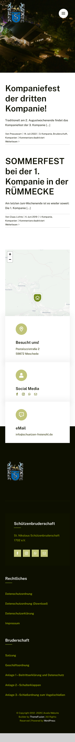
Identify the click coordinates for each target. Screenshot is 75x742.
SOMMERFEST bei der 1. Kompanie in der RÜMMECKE (36, 176)
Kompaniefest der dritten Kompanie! (32, 98)
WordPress (49, 720)
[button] (37, 298)
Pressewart (16, 133)
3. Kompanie (45, 133)
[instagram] (23, 394)
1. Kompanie (46, 217)
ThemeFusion (37, 717)
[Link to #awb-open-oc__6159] (63, 13)
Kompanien (11, 137)
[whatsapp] (29, 394)
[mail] (35, 394)
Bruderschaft (60, 133)
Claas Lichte (16, 217)
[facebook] (17, 394)
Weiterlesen (11, 141)
